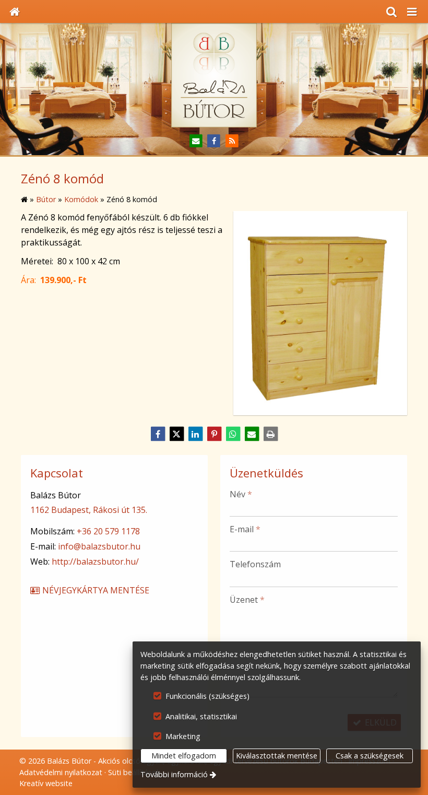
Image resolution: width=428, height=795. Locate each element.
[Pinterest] (214, 434)
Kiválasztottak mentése (276, 756)
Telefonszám (255, 564)
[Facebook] (214, 141)
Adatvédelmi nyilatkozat (60, 772)
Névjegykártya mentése (94, 590)
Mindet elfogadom (183, 756)
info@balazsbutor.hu (99, 546)
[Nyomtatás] (270, 434)
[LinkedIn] (195, 434)
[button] (412, 11)
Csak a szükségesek (369, 756)
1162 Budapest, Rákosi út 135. (88, 510)
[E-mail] (196, 141)
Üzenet (247, 599)
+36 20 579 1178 (108, 531)
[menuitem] (14, 11)
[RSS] (232, 141)
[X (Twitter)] (176, 434)
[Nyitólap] (14, 11)
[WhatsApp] (232, 434)
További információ (174, 774)
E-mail (245, 529)
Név (241, 494)
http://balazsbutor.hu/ (95, 561)
